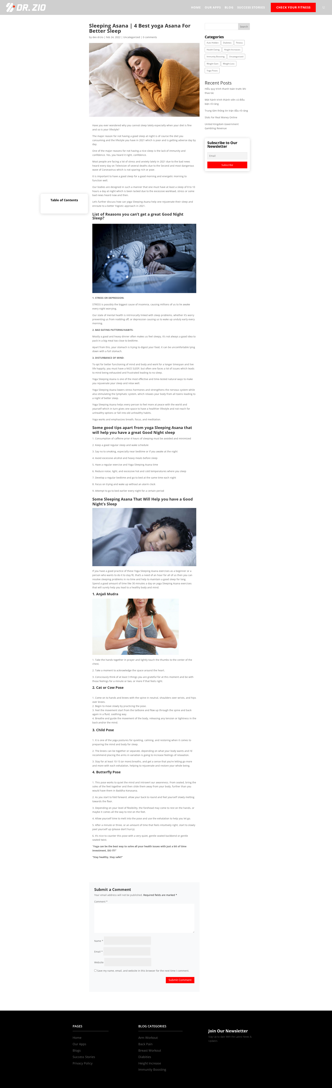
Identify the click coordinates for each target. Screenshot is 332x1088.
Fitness (239, 42)
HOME (196, 7)
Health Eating (213, 49)
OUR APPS (213, 7)
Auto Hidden (213, 42)
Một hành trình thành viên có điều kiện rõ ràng (27, 1081)
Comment (101, 901)
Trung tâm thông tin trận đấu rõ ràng (226, 110)
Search (244, 26)
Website (99, 962)
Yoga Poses (212, 70)
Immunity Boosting (216, 56)
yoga (129, 201)
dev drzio (98, 37)
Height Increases (232, 49)
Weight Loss (228, 63)
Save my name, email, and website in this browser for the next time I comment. (143, 970)
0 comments (150, 37)
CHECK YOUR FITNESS (293, 7)
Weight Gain (212, 63)
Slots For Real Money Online (221, 117)
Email (98, 951)
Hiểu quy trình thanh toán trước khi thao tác (25, 1077)
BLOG (229, 7)
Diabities (227, 42)
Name (98, 941)
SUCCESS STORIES (251, 7)
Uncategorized (131, 37)
